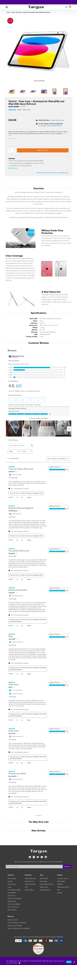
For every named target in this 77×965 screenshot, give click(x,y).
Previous (6, 66)
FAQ (58, 890)
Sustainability (12, 893)
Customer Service (63, 878)
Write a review (26, 109)
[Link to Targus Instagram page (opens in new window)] (34, 857)
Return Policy (57, 126)
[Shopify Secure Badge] (18, 940)
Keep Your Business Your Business (19, 928)
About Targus (12, 878)
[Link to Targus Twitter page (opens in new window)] (38, 857)
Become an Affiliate (14, 904)
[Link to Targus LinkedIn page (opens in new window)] (45, 857)
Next (70, 66)
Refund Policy (12, 910)
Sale (26, 887)
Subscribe (67, 867)
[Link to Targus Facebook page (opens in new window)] (30, 857)
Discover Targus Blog (14, 898)
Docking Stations (45, 890)
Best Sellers (43, 881)
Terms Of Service (13, 907)
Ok (69, 962)
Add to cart (42, 150)
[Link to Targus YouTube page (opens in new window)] (41, 857)
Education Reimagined (15, 926)
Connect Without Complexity (17, 923)
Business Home (13, 920)
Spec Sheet (13, 138)
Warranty (60, 884)
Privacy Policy (12, 884)
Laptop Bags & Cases (46, 884)
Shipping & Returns (63, 887)
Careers (10, 881)
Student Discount (30, 878)
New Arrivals (44, 878)
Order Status (61, 881)
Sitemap (59, 893)
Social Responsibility (14, 890)
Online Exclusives (30, 884)
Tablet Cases (44, 887)
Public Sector (12, 901)
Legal (9, 887)
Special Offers (29, 890)
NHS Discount (29, 881)
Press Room (11, 896)
